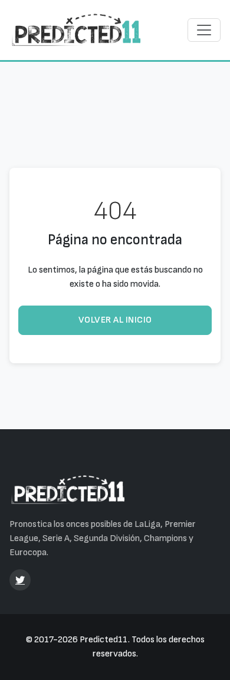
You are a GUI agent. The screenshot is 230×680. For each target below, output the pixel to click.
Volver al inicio (115, 320)
